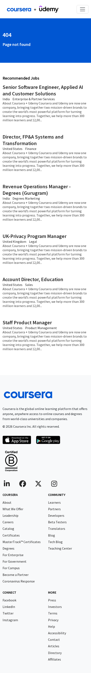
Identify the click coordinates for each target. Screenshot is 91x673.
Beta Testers (57, 522)
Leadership (10, 515)
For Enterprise (13, 555)
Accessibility (57, 633)
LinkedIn (9, 607)
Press (52, 600)
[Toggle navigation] (82, 9)
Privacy (53, 620)
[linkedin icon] (7, 485)
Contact (54, 639)
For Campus (11, 568)
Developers (56, 515)
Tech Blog (55, 542)
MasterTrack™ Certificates (22, 542)
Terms (52, 613)
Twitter (8, 613)
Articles (53, 646)
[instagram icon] (54, 485)
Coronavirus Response (19, 581)
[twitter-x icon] (38, 485)
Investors (55, 607)
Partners (54, 509)
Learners (54, 502)
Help (51, 626)
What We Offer (13, 509)
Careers (8, 522)
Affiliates (54, 659)
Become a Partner (16, 575)
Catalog (8, 528)
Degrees (8, 548)
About (7, 502)
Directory (55, 653)
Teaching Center (60, 548)
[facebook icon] (22, 485)
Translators (56, 528)
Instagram (10, 620)
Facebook (9, 600)
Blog (51, 535)
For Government (14, 561)
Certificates (11, 535)
